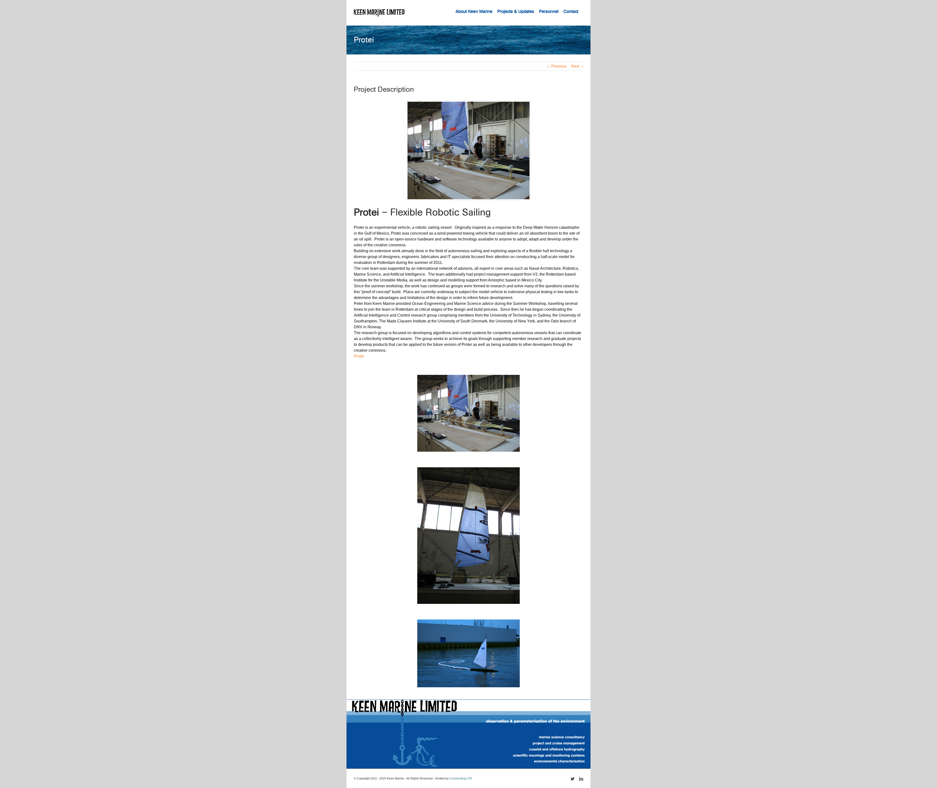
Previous (559, 66)
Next (575, 66)
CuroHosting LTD (460, 778)
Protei (359, 356)
